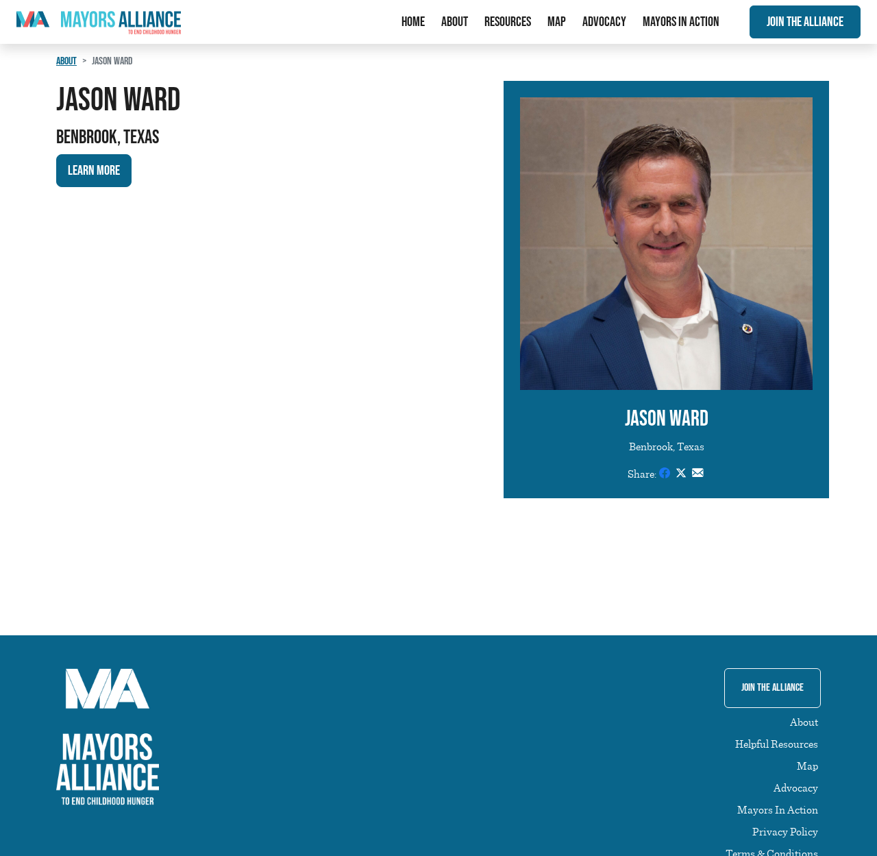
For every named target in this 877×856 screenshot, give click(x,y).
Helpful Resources (776, 743)
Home (413, 22)
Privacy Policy (785, 831)
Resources (507, 22)
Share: (642, 473)
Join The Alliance (805, 22)
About (454, 22)
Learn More (94, 170)
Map (556, 22)
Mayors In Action (681, 22)
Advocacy (604, 22)
